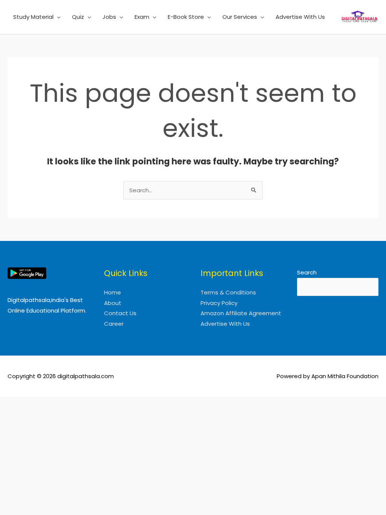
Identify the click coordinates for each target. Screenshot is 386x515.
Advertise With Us (300, 17)
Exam (142, 17)
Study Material (33, 17)
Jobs (109, 17)
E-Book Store (186, 17)
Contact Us (120, 313)
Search (307, 272)
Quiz (78, 17)
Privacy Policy (219, 303)
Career (114, 324)
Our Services (239, 17)
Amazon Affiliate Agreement (241, 313)
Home (112, 292)
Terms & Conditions (228, 292)
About (112, 303)
